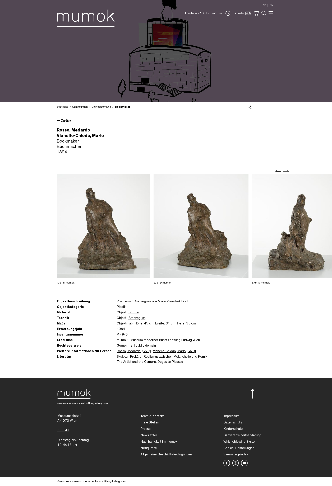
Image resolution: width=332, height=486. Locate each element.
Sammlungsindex (235, 454)
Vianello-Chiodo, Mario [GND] (174, 351)
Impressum (231, 416)
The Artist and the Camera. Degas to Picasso (150, 362)
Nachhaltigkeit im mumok (158, 441)
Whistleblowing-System (240, 441)
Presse (145, 429)
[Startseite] (86, 17)
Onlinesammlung (101, 106)
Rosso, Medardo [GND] (134, 351)
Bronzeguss (136, 318)
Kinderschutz (233, 429)
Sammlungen (80, 106)
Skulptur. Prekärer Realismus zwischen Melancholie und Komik (162, 356)
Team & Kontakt (152, 416)
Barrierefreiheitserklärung (242, 435)
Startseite (62, 106)
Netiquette (148, 448)
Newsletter (148, 435)
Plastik (121, 307)
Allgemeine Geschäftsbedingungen (166, 454)
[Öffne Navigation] (270, 12)
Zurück (66, 120)
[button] (208, 13)
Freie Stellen (149, 422)
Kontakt (63, 430)
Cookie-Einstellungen (238, 448)
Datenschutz (232, 422)
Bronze (133, 312)
